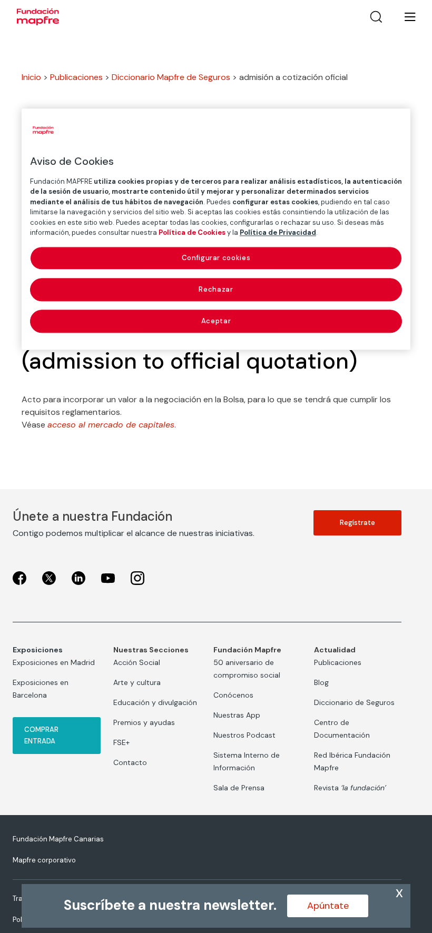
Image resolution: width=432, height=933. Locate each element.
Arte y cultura (137, 682)
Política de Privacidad (278, 233)
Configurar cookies (216, 257)
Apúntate (328, 905)
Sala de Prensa (238, 787)
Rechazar (216, 289)
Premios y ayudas (144, 722)
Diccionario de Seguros (354, 702)
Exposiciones (38, 649)
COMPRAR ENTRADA (41, 735)
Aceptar (216, 321)
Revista (350, 787)
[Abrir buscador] (376, 16)
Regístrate (357, 522)
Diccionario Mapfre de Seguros (171, 77)
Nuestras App (236, 715)
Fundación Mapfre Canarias (58, 839)
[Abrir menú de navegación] (403, 16)
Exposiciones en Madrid (54, 662)
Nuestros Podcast (244, 735)
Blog (321, 682)
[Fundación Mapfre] (38, 16)
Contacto (130, 762)
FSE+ (121, 742)
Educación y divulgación (155, 702)
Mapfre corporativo (44, 860)
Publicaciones (76, 77)
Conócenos (233, 695)
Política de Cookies (192, 233)
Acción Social (136, 662)
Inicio (31, 77)
